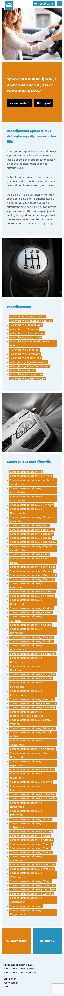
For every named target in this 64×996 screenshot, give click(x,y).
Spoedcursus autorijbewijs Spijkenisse (26, 825)
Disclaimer (9, 978)
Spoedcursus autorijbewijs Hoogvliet (32, 674)
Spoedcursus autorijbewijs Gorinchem (26, 618)
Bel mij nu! (47, 940)
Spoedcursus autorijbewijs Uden (30, 835)
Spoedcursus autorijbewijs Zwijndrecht (26, 912)
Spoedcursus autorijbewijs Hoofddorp (26, 668)
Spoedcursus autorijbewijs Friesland (32, 595)
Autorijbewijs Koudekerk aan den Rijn (30, 343)
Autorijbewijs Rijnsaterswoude (29, 362)
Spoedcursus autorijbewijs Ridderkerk (26, 775)
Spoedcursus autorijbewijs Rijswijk (31, 781)
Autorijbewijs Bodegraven (26, 324)
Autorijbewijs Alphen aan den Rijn (31, 320)
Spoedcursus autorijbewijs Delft (29, 554)
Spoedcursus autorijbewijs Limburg (32, 699)
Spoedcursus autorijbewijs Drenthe (32, 579)
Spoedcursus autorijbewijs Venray (31, 852)
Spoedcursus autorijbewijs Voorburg (32, 864)
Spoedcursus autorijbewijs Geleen (31, 612)
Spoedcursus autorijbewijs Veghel (31, 844)
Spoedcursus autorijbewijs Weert (30, 881)
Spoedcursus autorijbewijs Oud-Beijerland (29, 755)
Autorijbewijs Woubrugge (26, 374)
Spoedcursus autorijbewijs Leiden (31, 678)
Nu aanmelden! (16, 940)
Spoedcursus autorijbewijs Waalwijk (32, 868)
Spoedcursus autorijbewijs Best (29, 525)
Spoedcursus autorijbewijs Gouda (30, 624)
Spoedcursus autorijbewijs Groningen (26, 631)
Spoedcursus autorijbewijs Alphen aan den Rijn (31, 482)
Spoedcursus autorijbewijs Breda (30, 537)
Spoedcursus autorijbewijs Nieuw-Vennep (31, 722)
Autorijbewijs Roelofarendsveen (29, 366)
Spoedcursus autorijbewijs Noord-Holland (31, 734)
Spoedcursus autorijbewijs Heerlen (31, 641)
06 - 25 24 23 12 (43, 3)
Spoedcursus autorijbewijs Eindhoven (26, 585)
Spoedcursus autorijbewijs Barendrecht (26, 511)
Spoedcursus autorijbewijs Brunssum (33, 542)
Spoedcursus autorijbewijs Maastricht (33, 703)
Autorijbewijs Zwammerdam (27, 378)
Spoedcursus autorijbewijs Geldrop (31, 608)
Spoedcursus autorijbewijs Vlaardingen (26, 858)
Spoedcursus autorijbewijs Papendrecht (26, 763)
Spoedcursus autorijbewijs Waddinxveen (26, 875)
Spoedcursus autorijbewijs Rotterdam (26, 813)
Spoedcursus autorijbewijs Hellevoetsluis (26, 647)
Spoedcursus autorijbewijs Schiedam (33, 794)
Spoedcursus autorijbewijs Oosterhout (26, 742)
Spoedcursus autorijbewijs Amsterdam (26, 498)
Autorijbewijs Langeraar (24, 349)
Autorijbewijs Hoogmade (25, 337)
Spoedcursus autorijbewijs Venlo (30, 848)
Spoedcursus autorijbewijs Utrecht (31, 839)
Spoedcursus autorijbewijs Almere (31, 475)
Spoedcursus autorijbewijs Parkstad (32, 769)
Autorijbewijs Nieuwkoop (25, 357)
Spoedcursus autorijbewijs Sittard (31, 819)
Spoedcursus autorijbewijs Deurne (31, 571)
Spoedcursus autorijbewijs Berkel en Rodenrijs (32, 519)
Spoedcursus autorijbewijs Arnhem (31, 504)
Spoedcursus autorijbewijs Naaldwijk (32, 707)
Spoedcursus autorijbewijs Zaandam (32, 889)
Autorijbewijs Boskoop (24, 329)
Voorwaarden (10, 982)
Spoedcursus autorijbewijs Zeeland (31, 893)
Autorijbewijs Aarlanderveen (27, 316)
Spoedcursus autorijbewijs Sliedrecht (33, 798)
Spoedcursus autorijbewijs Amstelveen (26, 490)
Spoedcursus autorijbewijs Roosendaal (26, 804)
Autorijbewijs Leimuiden (25, 353)
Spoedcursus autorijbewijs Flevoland (32, 591)
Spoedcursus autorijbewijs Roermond (26, 788)
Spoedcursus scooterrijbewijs (20, 972)
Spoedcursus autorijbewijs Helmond (32, 653)
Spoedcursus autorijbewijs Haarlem (32, 637)
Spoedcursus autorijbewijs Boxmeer (32, 529)
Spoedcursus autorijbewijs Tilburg (31, 831)
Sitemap (8, 986)
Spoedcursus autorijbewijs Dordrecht (33, 575)
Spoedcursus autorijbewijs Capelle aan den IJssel (31, 548)
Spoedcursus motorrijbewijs (19, 968)
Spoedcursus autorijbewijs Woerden (32, 885)
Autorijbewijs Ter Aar (22, 370)
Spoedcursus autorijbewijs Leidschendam (26, 693)
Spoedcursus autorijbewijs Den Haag (32, 566)
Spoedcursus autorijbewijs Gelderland (26, 602)
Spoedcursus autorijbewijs (26, 471)
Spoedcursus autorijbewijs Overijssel (32, 748)
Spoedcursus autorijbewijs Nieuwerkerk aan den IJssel (27, 713)
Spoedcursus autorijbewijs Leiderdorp (26, 684)
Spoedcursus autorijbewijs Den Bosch (29, 560)
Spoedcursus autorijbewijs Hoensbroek (26, 660)
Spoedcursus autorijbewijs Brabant (31, 533)
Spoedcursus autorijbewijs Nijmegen (32, 728)
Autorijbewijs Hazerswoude (27, 333)
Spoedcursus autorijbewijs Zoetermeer (26, 899)
